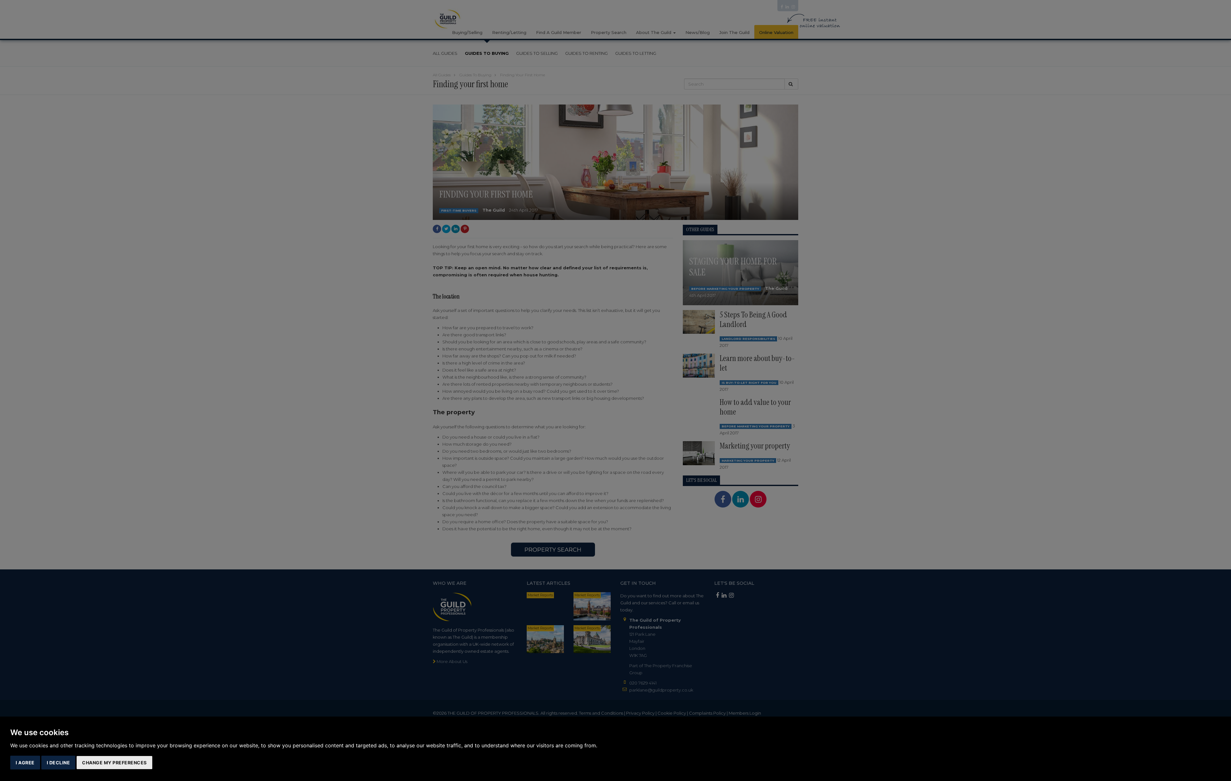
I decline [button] (58, 762)
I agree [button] (25, 762)
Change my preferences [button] (114, 762)
